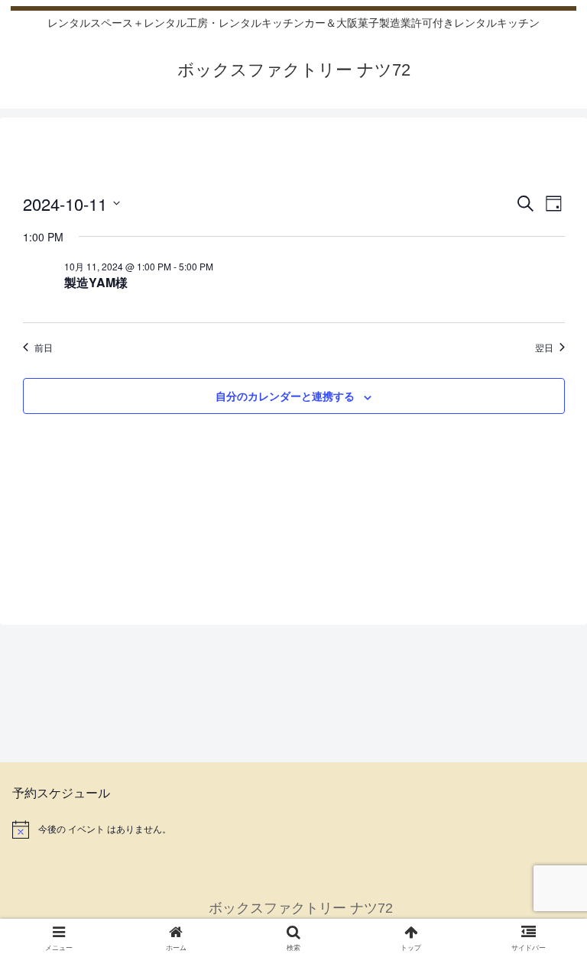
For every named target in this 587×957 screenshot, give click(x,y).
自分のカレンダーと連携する (285, 395)
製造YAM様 (96, 282)
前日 (43, 347)
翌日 (544, 347)
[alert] (293, 829)
